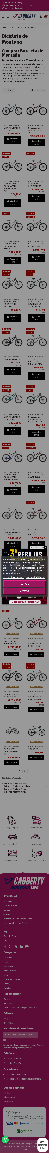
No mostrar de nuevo (38, 547)
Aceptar (24, 591)
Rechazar (24, 583)
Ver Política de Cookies (13, 577)
